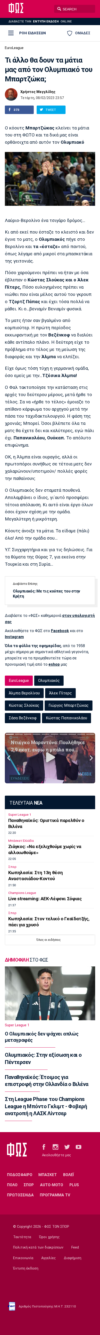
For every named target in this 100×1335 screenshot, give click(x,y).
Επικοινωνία (23, 1258)
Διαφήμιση (72, 1258)
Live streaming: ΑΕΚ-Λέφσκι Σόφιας (45, 898)
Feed (75, 1247)
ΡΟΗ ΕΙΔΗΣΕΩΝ (32, 33)
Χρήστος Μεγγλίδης (37, 92)
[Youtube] (78, 1146)
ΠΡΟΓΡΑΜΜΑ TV (55, 1195)
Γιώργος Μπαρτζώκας (69, 705)
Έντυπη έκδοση (25, 1268)
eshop (54, 664)
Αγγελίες (48, 1258)
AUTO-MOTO (51, 1185)
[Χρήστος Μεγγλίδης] (11, 94)
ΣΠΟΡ (29, 1185)
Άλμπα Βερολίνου (24, 693)
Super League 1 (19, 814)
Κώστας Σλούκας (24, 705)
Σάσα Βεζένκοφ (23, 718)
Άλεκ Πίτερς (60, 693)
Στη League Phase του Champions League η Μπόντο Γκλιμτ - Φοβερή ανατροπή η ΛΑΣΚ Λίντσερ (46, 1106)
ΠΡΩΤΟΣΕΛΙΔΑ (20, 1195)
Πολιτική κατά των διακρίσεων (38, 1247)
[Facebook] (44, 1146)
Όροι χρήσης (49, 1237)
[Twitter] (67, 1146)
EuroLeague (14, 48)
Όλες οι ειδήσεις (48, 940)
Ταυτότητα (22, 1237)
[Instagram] (55, 1146)
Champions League (22, 893)
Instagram (14, 637)
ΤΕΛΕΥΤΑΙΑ (25, 803)
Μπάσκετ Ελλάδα (21, 840)
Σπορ (12, 867)
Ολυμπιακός (49, 680)
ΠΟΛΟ (12, 1185)
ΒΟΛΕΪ (68, 1174)
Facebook (60, 630)
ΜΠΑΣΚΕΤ (47, 1174)
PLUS (74, 1185)
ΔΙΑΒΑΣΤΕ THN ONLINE (40, 21)
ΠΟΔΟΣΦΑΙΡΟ (19, 1174)
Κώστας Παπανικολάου (66, 718)
